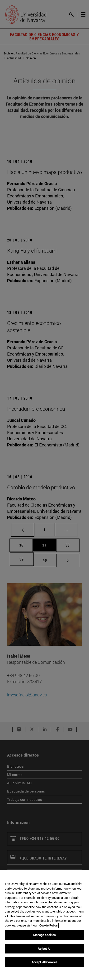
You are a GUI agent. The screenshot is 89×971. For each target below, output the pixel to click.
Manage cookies (44, 935)
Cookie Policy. (48, 925)
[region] (44, 920)
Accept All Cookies (44, 962)
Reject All (44, 948)
